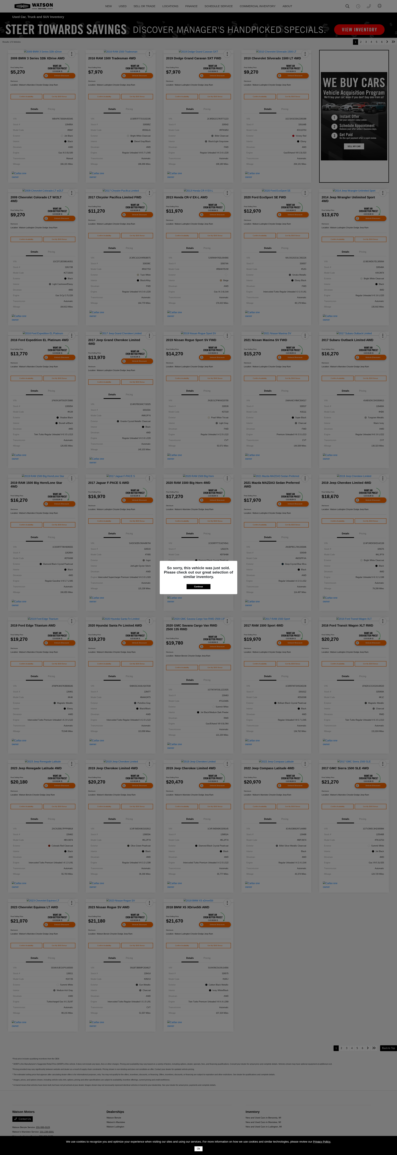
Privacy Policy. (322, 1141)
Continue (198, 586)
